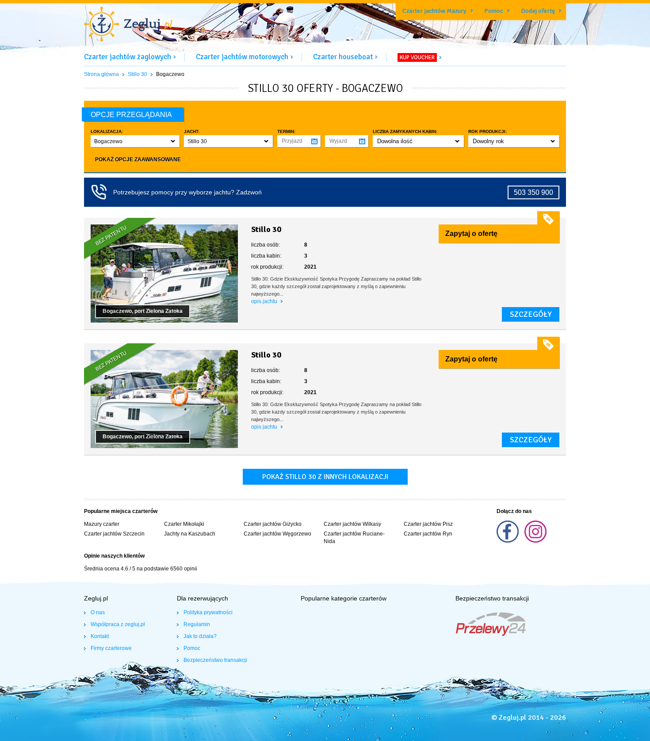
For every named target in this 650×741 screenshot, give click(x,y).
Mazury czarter (101, 524)
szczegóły (530, 314)
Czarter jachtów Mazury (434, 11)
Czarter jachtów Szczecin (114, 534)
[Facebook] (508, 541)
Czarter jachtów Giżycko (273, 524)
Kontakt (100, 636)
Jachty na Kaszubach (189, 534)
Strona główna (101, 74)
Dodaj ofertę (538, 11)
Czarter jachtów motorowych (242, 57)
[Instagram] (535, 541)
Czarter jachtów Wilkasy (352, 524)
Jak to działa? (200, 636)
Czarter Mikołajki (184, 524)
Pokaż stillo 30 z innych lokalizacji (325, 476)
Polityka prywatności (208, 612)
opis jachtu (265, 301)
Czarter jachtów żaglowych (127, 57)
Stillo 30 (137, 74)
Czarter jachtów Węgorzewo (277, 534)
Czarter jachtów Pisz (428, 524)
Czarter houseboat (343, 57)
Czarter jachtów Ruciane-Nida (354, 537)
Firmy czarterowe (111, 648)
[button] (135, 141)
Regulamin (197, 624)
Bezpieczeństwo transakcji (215, 660)
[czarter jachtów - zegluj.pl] (128, 25)
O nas (98, 612)
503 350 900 (533, 192)
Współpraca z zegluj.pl (118, 624)
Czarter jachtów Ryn (428, 534)
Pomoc (493, 11)
